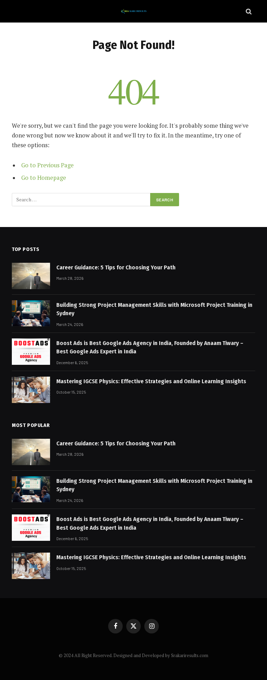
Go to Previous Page (47, 165)
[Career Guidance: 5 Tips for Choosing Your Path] (31, 276)
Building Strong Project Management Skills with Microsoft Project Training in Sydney (154, 309)
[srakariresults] (133, 11)
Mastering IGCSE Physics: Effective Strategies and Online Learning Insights (151, 381)
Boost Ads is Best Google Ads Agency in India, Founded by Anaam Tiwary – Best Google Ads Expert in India (149, 347)
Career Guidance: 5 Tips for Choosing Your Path (116, 267)
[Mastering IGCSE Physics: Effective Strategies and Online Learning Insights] (31, 390)
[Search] (248, 11)
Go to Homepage (43, 178)
